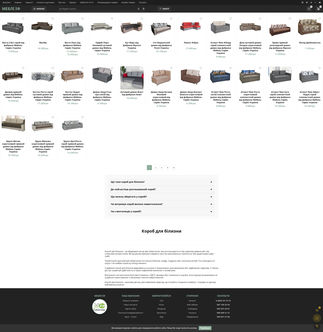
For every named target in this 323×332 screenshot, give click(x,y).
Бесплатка (161, 312)
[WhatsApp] (315, 2)
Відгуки (73, 2)
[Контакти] (317, 326)
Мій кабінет (192, 304)
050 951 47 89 (223, 316)
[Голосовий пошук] (143, 8)
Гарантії (29, 2)
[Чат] (317, 318)
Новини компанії (131, 300)
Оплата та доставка (45, 2)
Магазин (6, 2)
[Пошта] (319, 2)
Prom (161, 304)
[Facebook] (302, 2)
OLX (161, 300)
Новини (18, 2)
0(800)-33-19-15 (86, 2)
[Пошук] (138, 8)
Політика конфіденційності (130, 312)
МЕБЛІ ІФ (11, 8)
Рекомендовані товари (107, 2)
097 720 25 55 (223, 304)
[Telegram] (311, 2)
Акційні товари (128, 2)
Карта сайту (130, 308)
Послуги (142, 2)
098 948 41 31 (223, 312)
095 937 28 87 (223, 308)
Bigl (161, 316)
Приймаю (205, 328)
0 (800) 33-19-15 (223, 300)
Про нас (61, 2)
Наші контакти (130, 304)
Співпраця (192, 308)
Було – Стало (131, 316)
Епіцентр (161, 308)
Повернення (192, 316)
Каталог (192, 300)
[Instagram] (307, 2)
